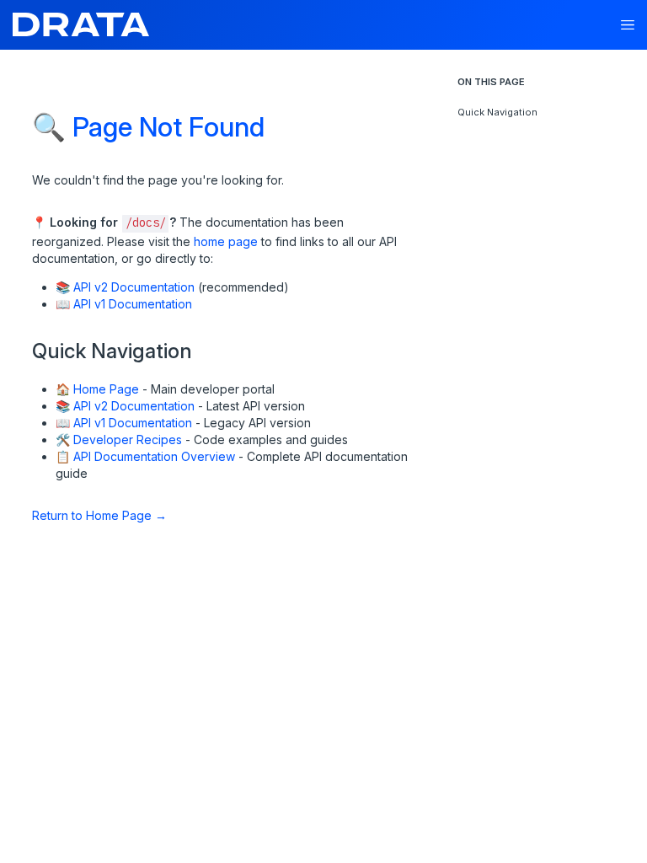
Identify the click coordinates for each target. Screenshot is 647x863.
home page (226, 241)
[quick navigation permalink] (24, 344)
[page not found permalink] (22, 115)
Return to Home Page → (99, 515)
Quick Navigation (497, 112)
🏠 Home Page (97, 389)
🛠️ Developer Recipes (119, 439)
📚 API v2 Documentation (125, 287)
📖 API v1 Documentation (124, 304)
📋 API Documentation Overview (145, 456)
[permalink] (24, 220)
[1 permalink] (48, 513)
